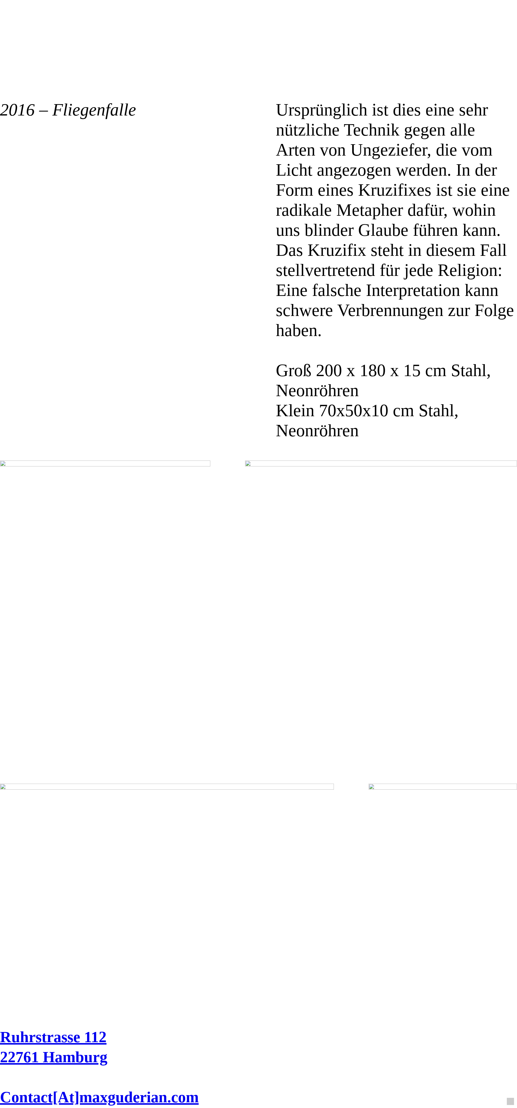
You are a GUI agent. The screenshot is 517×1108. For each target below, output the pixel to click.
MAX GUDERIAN (162, 50)
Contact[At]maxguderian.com (99, 1097)
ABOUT (446, 50)
